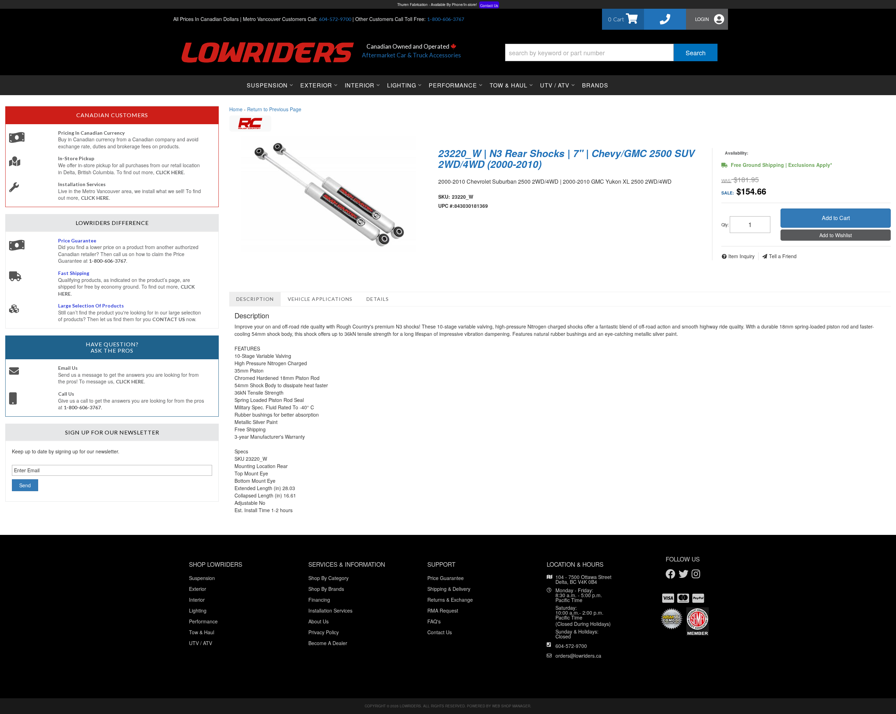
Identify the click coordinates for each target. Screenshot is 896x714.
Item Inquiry (741, 256)
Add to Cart (836, 218)
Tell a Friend (783, 256)
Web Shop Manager (511, 706)
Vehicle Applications (320, 299)
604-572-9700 (571, 645)
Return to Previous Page (274, 109)
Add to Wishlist (835, 235)
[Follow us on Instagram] (696, 574)
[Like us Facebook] (671, 574)
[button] (611, 52)
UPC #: (446, 205)
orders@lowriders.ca (578, 655)
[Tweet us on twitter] (683, 574)
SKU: (444, 196)
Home (236, 109)
